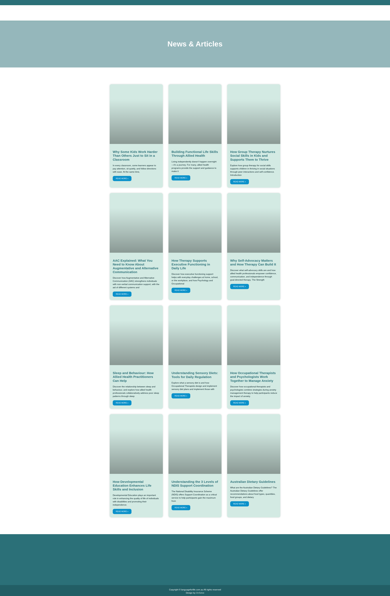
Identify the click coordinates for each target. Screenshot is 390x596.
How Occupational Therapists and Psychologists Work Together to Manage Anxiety (253, 376)
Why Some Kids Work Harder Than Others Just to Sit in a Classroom (135, 155)
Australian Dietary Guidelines (252, 481)
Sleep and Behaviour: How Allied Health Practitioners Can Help (133, 376)
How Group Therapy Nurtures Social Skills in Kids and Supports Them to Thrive (252, 155)
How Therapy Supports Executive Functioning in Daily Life (191, 264)
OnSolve (200, 593)
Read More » (122, 178)
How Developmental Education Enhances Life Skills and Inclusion (132, 485)
